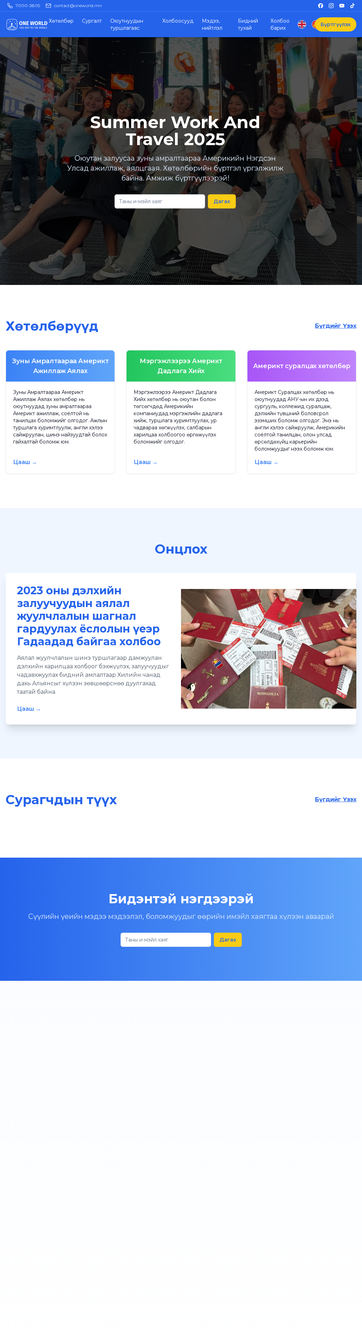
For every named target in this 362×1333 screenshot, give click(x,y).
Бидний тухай (248, 24)
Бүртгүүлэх (336, 24)
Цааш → (25, 462)
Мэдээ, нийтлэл (212, 24)
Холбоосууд (177, 21)
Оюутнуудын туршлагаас (126, 24)
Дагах (222, 201)
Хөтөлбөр (61, 21)
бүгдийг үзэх (335, 325)
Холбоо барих (280, 24)
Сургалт (92, 21)
